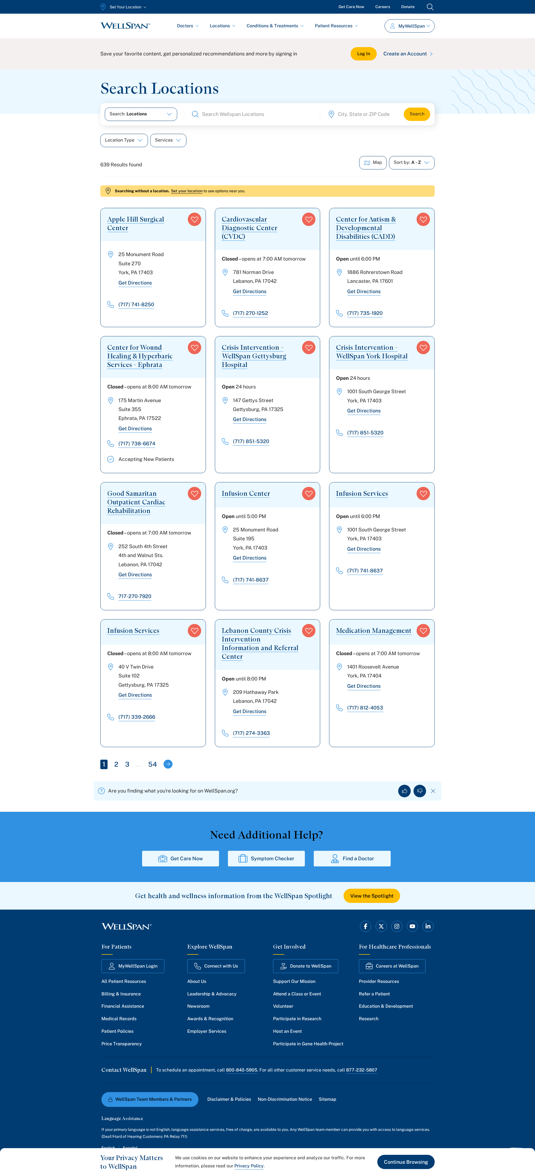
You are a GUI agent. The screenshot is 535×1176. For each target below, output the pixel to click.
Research (368, 1018)
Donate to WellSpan (310, 966)
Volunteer (283, 1006)
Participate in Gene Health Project (308, 1043)
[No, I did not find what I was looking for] (420, 791)
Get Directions (135, 283)
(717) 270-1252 (250, 313)
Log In (363, 53)
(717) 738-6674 (136, 443)
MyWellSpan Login (137, 966)
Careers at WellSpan (397, 966)
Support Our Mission (294, 981)
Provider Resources (379, 981)
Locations (220, 25)
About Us (196, 981)
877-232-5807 (361, 1070)
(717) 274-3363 (251, 733)
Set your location (187, 191)
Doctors (185, 25)
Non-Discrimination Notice (285, 1099)
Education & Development (386, 1006)
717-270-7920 (134, 596)
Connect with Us (221, 966)
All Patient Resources (123, 981)
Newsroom (198, 1006)
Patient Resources (333, 25)
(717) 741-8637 (251, 580)
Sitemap (327, 1099)
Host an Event (287, 1031)
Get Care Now (351, 6)
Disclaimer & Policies (229, 1099)
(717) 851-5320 (251, 441)
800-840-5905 (241, 1070)
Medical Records (119, 1018)
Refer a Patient (374, 994)
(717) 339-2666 (136, 717)
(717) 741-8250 (136, 304)
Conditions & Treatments (272, 25)
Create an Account (405, 54)
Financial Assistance (122, 1006)
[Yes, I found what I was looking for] (404, 791)
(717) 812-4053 (365, 708)
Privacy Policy (249, 1165)
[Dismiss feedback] (433, 791)
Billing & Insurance (121, 994)
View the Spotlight (371, 896)
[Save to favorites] (194, 219)
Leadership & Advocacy (212, 994)
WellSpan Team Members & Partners (153, 1099)
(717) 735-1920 (365, 313)
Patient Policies (117, 1031)
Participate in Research (297, 1018)
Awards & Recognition (210, 1018)
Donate (408, 6)
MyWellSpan (411, 26)
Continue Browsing (406, 1162)
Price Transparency (121, 1043)
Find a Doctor (358, 858)
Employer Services (206, 1031)
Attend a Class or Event (297, 994)
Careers (382, 6)
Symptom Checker (272, 858)
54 (152, 764)
